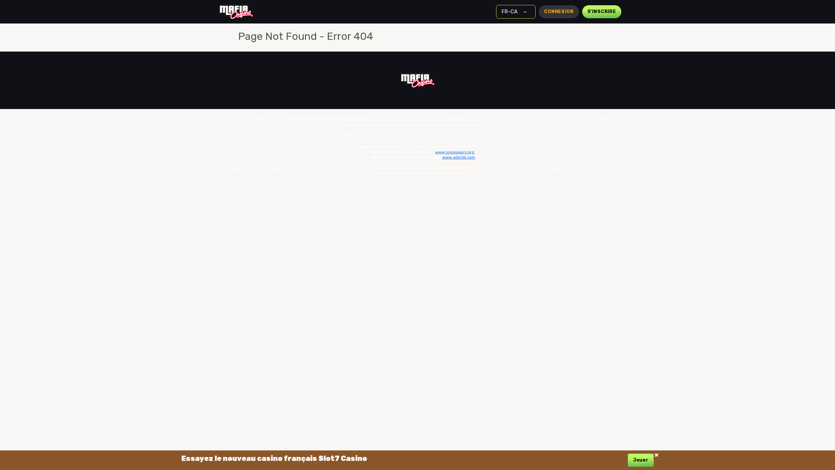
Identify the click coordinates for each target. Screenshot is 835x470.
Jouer (640, 460)
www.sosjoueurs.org (454, 152)
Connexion (559, 11)
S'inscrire (601, 11)
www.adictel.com (458, 157)
